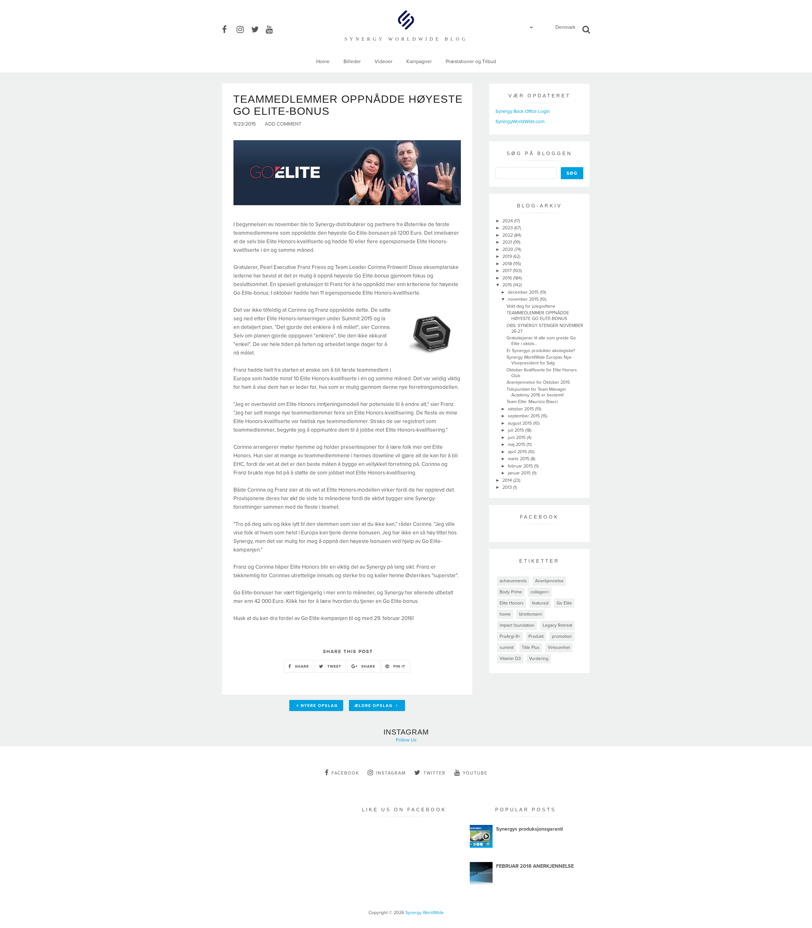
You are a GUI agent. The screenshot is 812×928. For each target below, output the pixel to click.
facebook (345, 773)
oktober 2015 (521, 409)
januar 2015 (520, 473)
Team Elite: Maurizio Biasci (532, 401)
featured (540, 603)
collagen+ (539, 592)
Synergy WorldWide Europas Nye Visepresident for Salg (539, 360)
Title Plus (531, 647)
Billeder (352, 61)
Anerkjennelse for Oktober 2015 (538, 382)
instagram (391, 773)
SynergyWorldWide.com (520, 121)
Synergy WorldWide (424, 912)
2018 (507, 263)
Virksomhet (559, 647)
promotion (562, 636)
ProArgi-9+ (510, 636)
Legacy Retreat (557, 625)
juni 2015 (517, 437)
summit (507, 647)
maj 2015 (517, 444)
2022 (508, 235)
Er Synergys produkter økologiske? (541, 350)
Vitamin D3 (510, 658)
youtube (475, 773)
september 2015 (524, 416)
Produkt (536, 636)
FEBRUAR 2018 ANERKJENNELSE (535, 866)
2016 (507, 278)
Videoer (383, 61)
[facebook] (228, 30)
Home (323, 61)
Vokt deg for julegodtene (531, 306)
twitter (434, 773)
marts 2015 (519, 458)
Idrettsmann (530, 614)
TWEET (333, 666)
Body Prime (511, 592)
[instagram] (243, 30)
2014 (507, 480)
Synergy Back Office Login (522, 111)
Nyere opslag (319, 705)
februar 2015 (521, 466)
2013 (507, 487)
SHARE (301, 666)
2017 (507, 270)
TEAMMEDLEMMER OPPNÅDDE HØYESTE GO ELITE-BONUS (538, 315)
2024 (508, 221)
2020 (508, 249)
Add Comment (283, 124)
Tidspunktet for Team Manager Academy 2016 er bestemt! (536, 392)
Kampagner (419, 61)
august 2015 (520, 423)
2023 (508, 228)
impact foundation (517, 625)
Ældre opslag (374, 705)
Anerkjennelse (549, 581)
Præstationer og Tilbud (471, 61)
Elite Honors (512, 603)
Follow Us (406, 740)
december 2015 (524, 292)
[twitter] (258, 30)
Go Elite (564, 603)
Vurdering (538, 658)
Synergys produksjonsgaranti (529, 829)
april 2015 (518, 451)
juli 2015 (516, 430)
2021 (507, 242)
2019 (507, 256)
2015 (507, 285)
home (505, 614)
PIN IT (398, 666)
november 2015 (524, 299)
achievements (513, 581)
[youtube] (272, 30)
